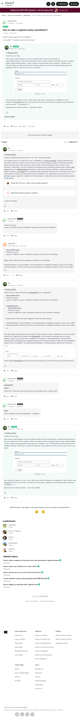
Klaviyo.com (18, 635)
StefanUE (12, 549)
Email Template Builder (22, 673)
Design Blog (39, 684)
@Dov (6, 388)
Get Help (17, 681)
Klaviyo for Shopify (41, 635)
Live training (18, 655)
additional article (22, 169)
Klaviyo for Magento (41, 651)
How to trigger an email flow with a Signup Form (21, 584)
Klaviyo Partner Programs (64, 635)
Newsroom (38, 673)
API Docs (18, 677)
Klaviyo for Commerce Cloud (44, 647)
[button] (2, 4)
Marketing (27, 15)
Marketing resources (21, 651)
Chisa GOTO (12, 21)
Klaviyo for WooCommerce (43, 655)
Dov (11, 46)
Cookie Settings (22, 707)
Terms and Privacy (10, 707)
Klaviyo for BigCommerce (43, 643)
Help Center (18, 647)
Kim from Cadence (15, 531)
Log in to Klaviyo (20, 639)
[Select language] (53, 4)
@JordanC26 (33, 292)
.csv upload (21, 171)
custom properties (50, 160)
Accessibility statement (47, 601)
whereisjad (12, 525)
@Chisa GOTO (13, 53)
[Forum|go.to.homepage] (9, 4)
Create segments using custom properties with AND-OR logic (25, 578)
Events (17, 669)
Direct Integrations (41, 659)
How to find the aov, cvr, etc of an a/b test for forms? (22, 572)
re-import (18, 102)
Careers (37, 677)
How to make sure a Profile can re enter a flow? (20, 566)
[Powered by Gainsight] (40, 596)
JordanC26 (11, 243)
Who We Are (39, 669)
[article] (40, 180)
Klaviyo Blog (18, 643)
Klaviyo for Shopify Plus (42, 639)
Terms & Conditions (31, 601)
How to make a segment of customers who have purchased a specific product (31, 560)
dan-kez (11, 537)
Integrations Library (62, 643)
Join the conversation (15, 15)
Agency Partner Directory (64, 639)
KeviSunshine (13, 543)
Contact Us (38, 688)
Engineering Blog (40, 681)
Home (4, 15)
